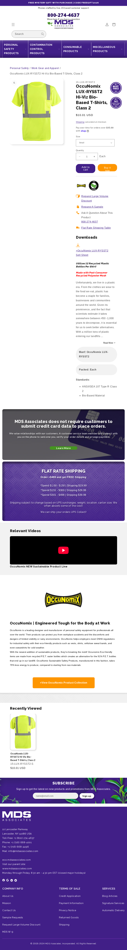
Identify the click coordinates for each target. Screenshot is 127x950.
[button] (13, 24)
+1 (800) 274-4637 (23, 838)
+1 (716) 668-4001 (21, 842)
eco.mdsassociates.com (16, 859)
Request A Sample (92, 207)
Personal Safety (19, 68)
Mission (6, 903)
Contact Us (9, 910)
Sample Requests (12, 917)
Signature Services (113, 903)
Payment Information (71, 903)
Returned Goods (69, 917)
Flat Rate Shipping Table (96, 228)
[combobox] (29, 34)
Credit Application (70, 896)
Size (78, 136)
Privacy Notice (67, 910)
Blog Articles (109, 896)
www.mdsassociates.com (17, 868)
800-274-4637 (89, 221)
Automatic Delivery (113, 910)
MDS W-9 (7, 931)
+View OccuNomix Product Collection (63, 682)
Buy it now (107, 168)
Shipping (80, 122)
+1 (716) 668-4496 (18, 846)
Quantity (80, 150)
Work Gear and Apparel (45, 68)
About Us (7, 896)
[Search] (42, 34)
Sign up (86, 795)
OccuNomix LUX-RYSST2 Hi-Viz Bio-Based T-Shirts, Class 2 (22, 756)
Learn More (63, 447)
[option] (23, 744)
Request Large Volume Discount (21, 924)
